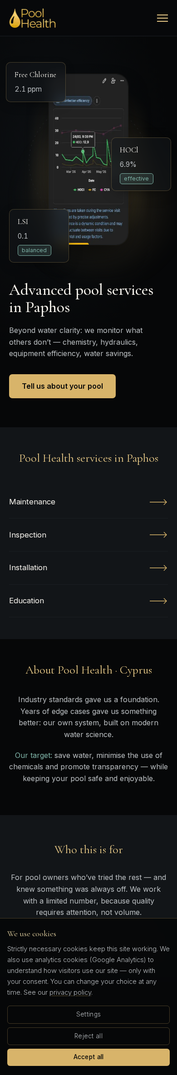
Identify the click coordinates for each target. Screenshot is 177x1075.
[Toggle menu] (162, 18)
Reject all (88, 1036)
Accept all (89, 1056)
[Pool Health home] (32, 18)
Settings (88, 1014)
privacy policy (70, 992)
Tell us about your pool (62, 386)
